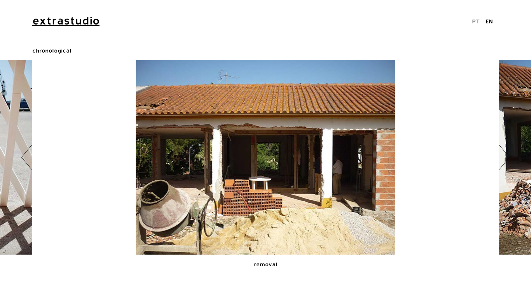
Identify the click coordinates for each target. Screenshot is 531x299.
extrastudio (66, 20)
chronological (52, 50)
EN (489, 21)
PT (476, 21)
